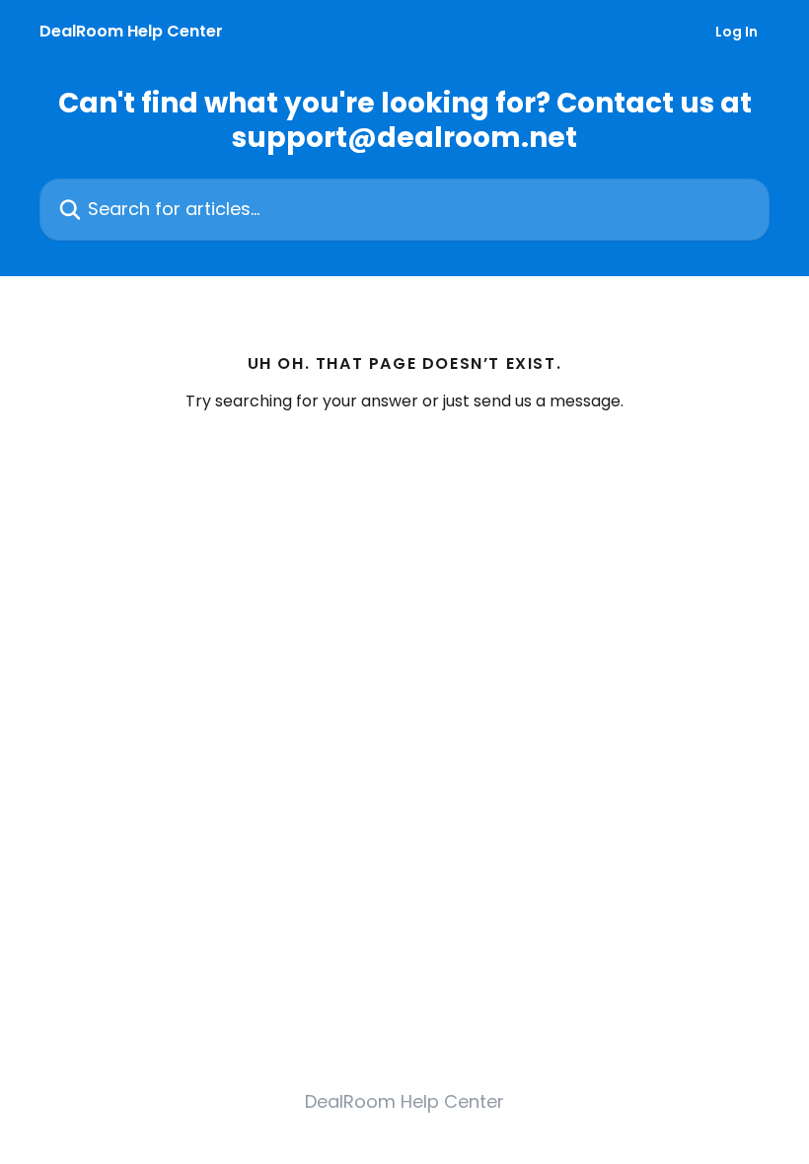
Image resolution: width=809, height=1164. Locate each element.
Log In (736, 31)
